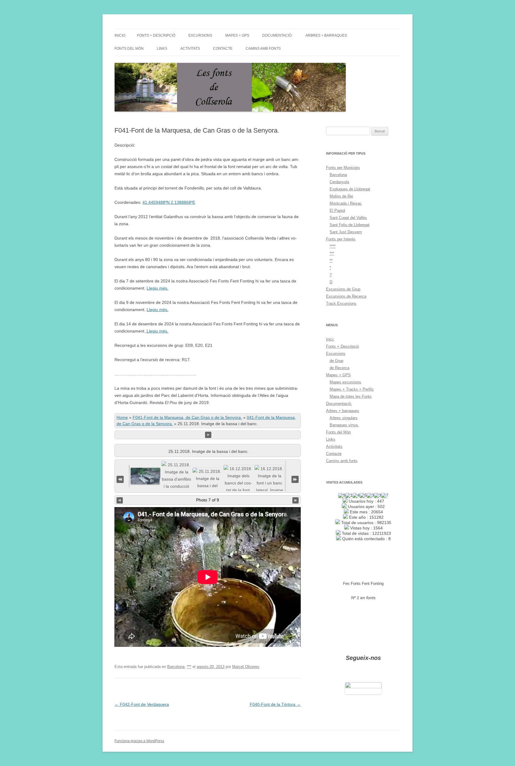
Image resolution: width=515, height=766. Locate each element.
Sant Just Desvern (346, 232)
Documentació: (277, 35)
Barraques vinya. (344, 425)
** (331, 260)
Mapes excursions (345, 382)
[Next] (295, 500)
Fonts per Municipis (343, 167)
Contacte (222, 48)
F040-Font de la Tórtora (275, 704)
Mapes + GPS (237, 35)
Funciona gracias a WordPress (139, 741)
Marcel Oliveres (245, 666)
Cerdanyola (339, 182)
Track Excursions (341, 303)
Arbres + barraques (326, 35)
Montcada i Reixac (346, 203)
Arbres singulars (344, 418)
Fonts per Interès (341, 239)
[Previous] (120, 500)
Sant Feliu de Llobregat (350, 225)
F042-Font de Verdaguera (141, 704)
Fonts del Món (129, 48)
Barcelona (175, 666)
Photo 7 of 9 (207, 500)
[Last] (295, 479)
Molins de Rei (341, 196)
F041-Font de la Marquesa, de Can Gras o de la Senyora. (187, 417)
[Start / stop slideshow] (208, 435)
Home (122, 417)
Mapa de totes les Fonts (351, 396)
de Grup (336, 360)
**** (333, 246)
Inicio (119, 35)
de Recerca (339, 368)
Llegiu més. (157, 288)
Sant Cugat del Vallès (348, 217)
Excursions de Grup (343, 289)
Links (162, 48)
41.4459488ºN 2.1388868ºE (168, 202)
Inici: (330, 339)
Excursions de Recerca (346, 296)
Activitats (190, 48)
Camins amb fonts (263, 48)
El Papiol (337, 210)
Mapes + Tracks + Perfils (352, 389)
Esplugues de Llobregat (350, 189)
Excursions (200, 35)
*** (189, 666)
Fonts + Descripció (156, 35)
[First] (120, 479)
